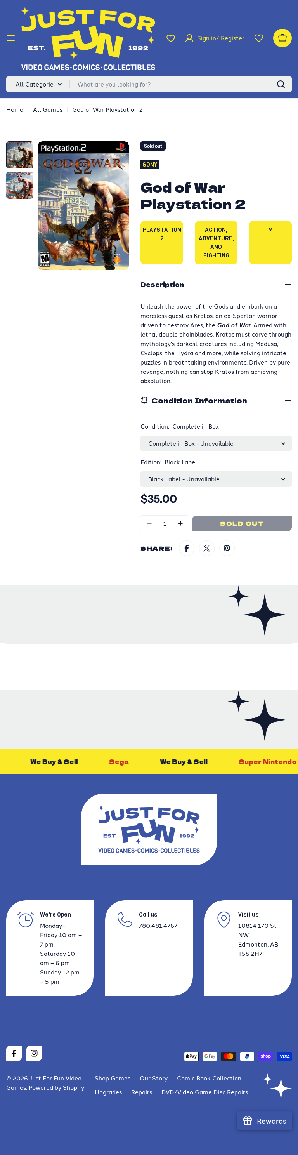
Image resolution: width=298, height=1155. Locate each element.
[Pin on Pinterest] (227, 548)
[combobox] (149, 84)
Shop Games (112, 1078)
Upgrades (108, 1092)
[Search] (281, 84)
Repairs (141, 1092)
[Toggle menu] (11, 38)
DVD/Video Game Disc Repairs (204, 1092)
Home (14, 109)
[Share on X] (207, 548)
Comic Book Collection (209, 1078)
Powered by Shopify (56, 1087)
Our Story (154, 1078)
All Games (47, 109)
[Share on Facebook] (186, 548)
